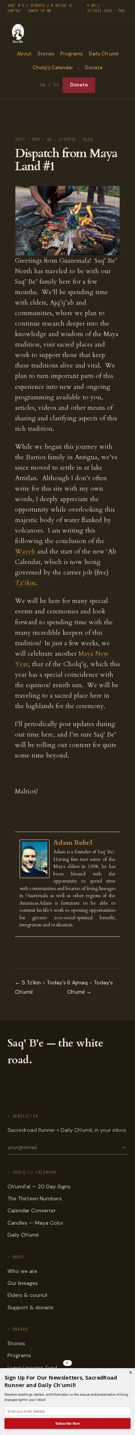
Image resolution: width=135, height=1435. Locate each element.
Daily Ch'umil (23, 1234)
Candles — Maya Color (35, 1222)
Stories (46, 54)
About (24, 54)
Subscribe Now (67, 1423)
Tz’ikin (25, 583)
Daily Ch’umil (103, 54)
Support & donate (30, 1307)
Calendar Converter (32, 1210)
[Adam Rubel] (36, 859)
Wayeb (25, 551)
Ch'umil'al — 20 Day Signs (39, 1186)
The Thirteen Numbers (35, 1198)
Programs (71, 54)
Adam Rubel (72, 842)
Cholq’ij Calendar (53, 67)
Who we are (22, 1271)
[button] (67, 1381)
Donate (94, 67)
